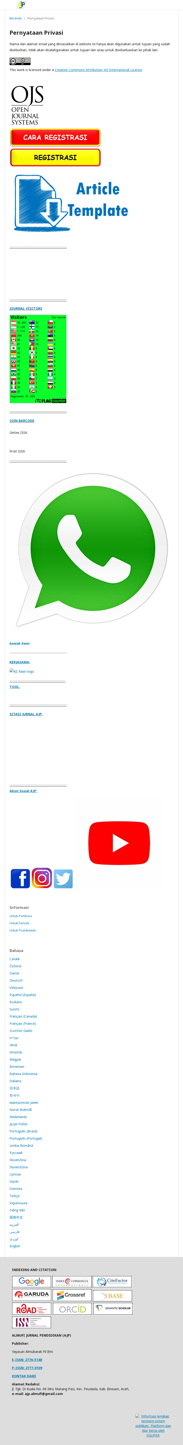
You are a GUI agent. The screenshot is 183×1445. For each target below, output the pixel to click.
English (15, 1246)
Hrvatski (16, 1052)
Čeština (15, 966)
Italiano (15, 1081)
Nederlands (18, 1117)
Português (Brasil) (23, 1131)
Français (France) (23, 1023)
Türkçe (15, 1195)
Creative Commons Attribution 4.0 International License (98, 69)
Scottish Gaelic (21, 1030)
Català (15, 959)
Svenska (16, 1188)
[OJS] (28, 125)
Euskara (16, 1002)
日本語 (15, 1088)
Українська (18, 1203)
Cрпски (15, 1174)
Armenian (17, 1066)
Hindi (13, 1045)
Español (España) (23, 994)
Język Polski (18, 1124)
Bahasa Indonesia (23, 1073)
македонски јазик (24, 1102)
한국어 (15, 1095)
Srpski (14, 1181)
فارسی (15, 1231)
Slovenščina (19, 1167)
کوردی (14, 1239)
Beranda (16, 18)
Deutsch (16, 980)
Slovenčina (18, 1160)
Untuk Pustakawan (23, 930)
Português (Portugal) (26, 1138)
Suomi (14, 1009)
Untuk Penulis (20, 923)
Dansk (14, 973)
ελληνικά (16, 987)
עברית (14, 1038)
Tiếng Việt (17, 1210)
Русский (16, 1152)
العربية (14, 1224)
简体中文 (16, 1217)
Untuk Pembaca (21, 916)
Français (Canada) (23, 1016)
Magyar (15, 1059)
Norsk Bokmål (21, 1109)
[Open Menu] (9, 5)
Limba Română (21, 1145)
